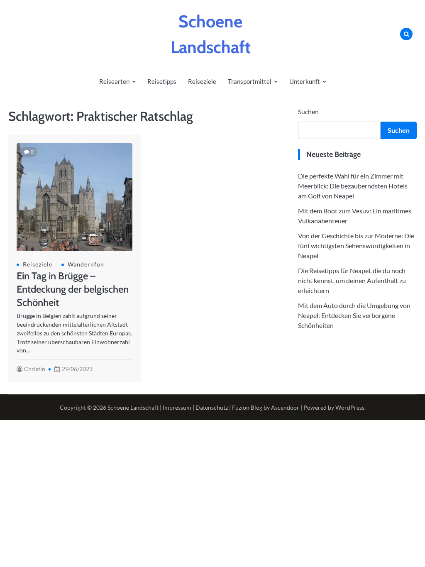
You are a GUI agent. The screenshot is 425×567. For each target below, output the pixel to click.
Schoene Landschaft (133, 407)
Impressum (177, 407)
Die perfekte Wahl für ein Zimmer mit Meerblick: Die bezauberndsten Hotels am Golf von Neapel (353, 186)
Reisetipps (161, 81)
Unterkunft (304, 81)
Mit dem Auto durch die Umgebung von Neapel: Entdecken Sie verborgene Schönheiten (354, 315)
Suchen (308, 111)
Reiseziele (202, 81)
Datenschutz (211, 407)
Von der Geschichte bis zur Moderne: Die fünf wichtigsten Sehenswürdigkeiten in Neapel (356, 245)
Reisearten (114, 81)
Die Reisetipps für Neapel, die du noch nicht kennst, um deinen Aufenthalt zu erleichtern (352, 280)
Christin (34, 368)
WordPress (349, 407)
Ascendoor (285, 407)
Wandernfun (86, 264)
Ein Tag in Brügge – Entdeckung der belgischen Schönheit (73, 289)
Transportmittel (249, 81)
